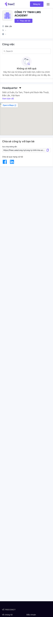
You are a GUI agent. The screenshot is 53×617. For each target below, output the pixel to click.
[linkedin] (12, 161)
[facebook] (4, 161)
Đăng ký (36, 4)
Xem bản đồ (8, 98)
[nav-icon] (48, 4)
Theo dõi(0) (25, 21)
